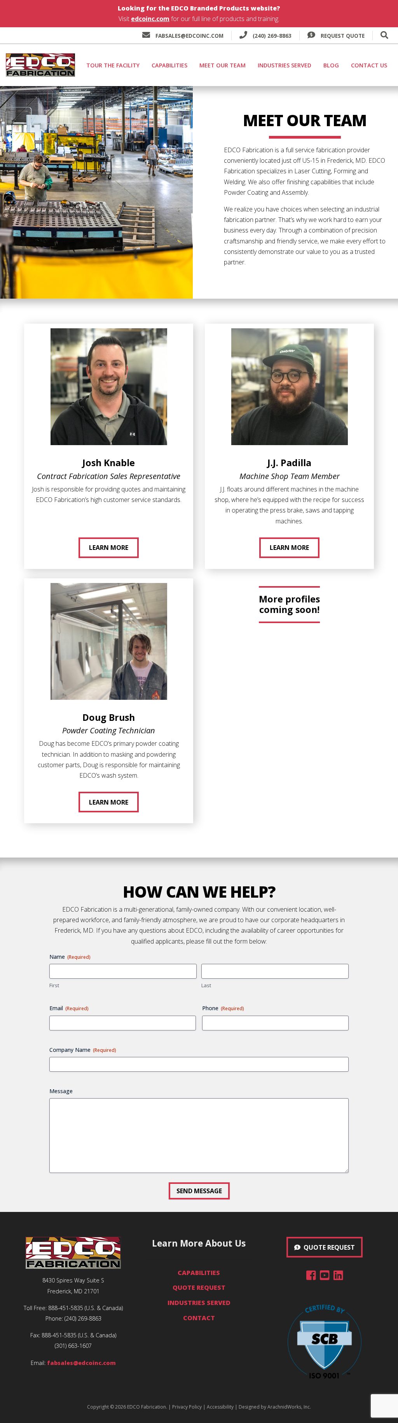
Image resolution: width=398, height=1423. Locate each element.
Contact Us (369, 65)
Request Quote (342, 35)
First (54, 985)
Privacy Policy (187, 1407)
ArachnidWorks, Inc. (289, 1407)
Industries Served (284, 65)
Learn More (108, 547)
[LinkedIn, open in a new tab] (338, 1277)
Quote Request (199, 1287)
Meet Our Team (222, 65)
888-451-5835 (65, 1308)
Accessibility (220, 1407)
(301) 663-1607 (73, 1345)
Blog (331, 65)
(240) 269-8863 (271, 35)
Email (69, 1008)
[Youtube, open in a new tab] (325, 1277)
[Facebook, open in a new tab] (311, 1277)
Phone (223, 1008)
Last (206, 985)
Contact (199, 1318)
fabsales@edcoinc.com (189, 35)
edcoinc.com (150, 18)
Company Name (82, 1049)
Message (61, 1091)
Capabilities (169, 65)
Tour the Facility (113, 65)
